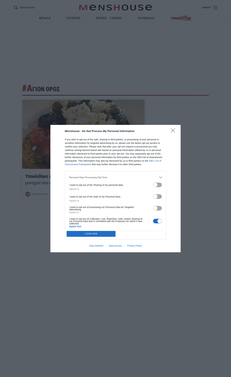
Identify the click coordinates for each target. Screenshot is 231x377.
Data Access (115, 245)
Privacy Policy (134, 245)
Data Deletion (96, 245)
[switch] (157, 185)
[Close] (174, 131)
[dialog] (115, 188)
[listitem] (115, 177)
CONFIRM (91, 233)
